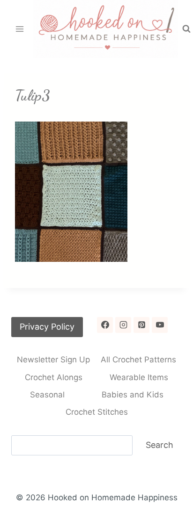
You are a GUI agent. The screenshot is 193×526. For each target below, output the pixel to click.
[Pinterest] (141, 325)
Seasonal (47, 394)
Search (159, 445)
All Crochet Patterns (138, 359)
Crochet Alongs (53, 377)
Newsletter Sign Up (53, 359)
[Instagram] (123, 325)
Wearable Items (139, 377)
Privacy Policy (47, 326)
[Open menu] (20, 29)
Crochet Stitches (97, 412)
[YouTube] (160, 325)
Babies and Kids (132, 394)
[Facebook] (105, 325)
